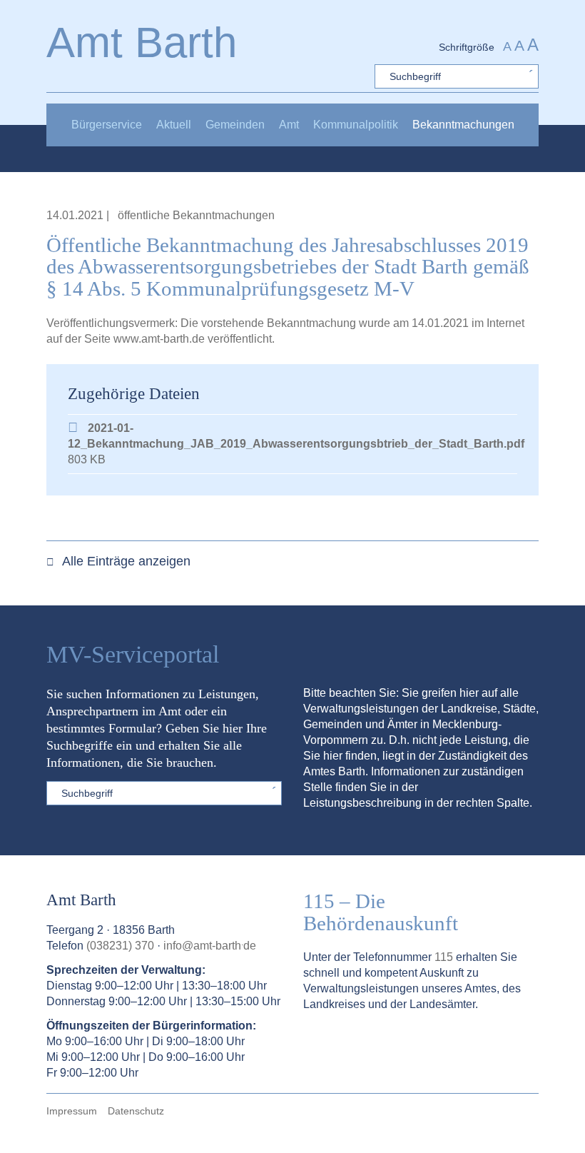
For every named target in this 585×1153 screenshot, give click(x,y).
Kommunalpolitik (355, 125)
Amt (289, 125)
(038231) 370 (120, 946)
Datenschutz (136, 1111)
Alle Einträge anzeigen (124, 561)
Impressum (71, 1111)
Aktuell (173, 125)
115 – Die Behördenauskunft (380, 912)
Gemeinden (235, 125)
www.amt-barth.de (159, 339)
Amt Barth (141, 42)
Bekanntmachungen (463, 125)
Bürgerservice (106, 125)
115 (443, 957)
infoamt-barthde (209, 946)
